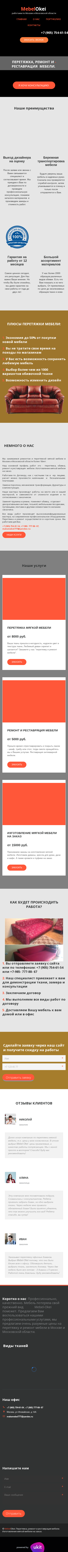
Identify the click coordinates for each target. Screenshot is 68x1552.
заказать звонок (34, 39)
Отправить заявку (18, 1077)
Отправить (13, 1513)
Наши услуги (14, 534)
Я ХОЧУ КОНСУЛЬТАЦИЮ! (34, 85)
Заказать (17, 662)
